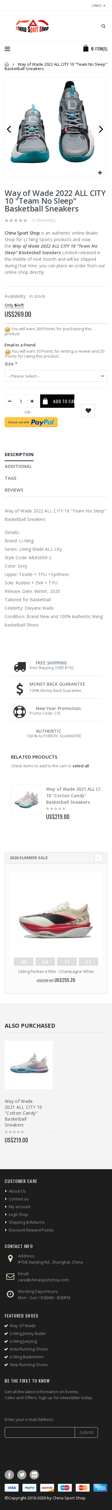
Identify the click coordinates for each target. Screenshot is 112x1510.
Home (7, 64)
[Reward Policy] (7, 328)
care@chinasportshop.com (43, 1280)
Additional (18, 466)
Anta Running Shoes (29, 1349)
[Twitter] (21, 1474)
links (96, 5)
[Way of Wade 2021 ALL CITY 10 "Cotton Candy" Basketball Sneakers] (26, 799)
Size (11, 364)
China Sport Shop (22, 233)
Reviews (14, 490)
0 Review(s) (43, 220)
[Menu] (7, 49)
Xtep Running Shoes (29, 1364)
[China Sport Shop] (31, 26)
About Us (17, 1191)
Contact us (19, 1199)
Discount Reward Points (31, 1230)
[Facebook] (9, 1474)
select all (80, 766)
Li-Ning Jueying (23, 1341)
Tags (10, 478)
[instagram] (34, 1474)
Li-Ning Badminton (27, 1357)
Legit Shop (18, 1214)
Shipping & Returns (27, 1222)
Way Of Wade (23, 1325)
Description (19, 454)
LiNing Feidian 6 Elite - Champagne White (56, 971)
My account (19, 1206)
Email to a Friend (20, 345)
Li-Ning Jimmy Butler (28, 1333)
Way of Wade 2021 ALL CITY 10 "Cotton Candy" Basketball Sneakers (75, 795)
